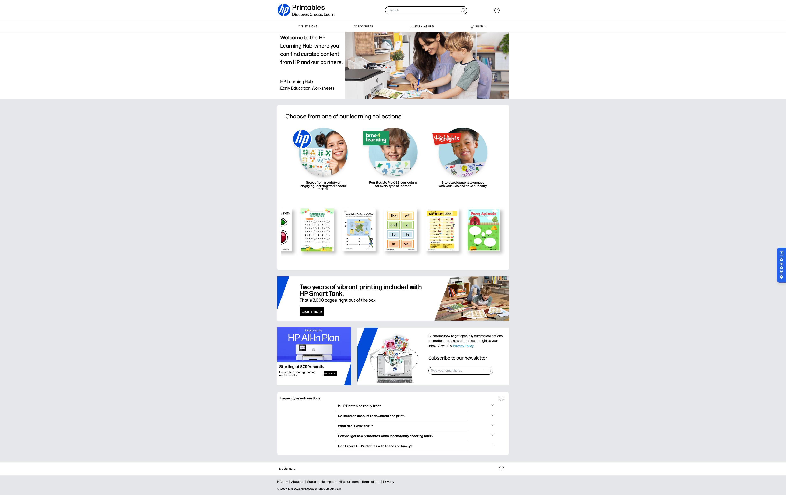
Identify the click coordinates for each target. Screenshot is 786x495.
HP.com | (284, 482)
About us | (299, 482)
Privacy (388, 482)
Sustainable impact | (323, 482)
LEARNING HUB (424, 26)
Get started (330, 373)
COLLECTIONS (307, 26)
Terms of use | (372, 482)
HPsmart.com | (350, 482)
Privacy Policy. (463, 346)
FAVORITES (365, 26)
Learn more (312, 311)
